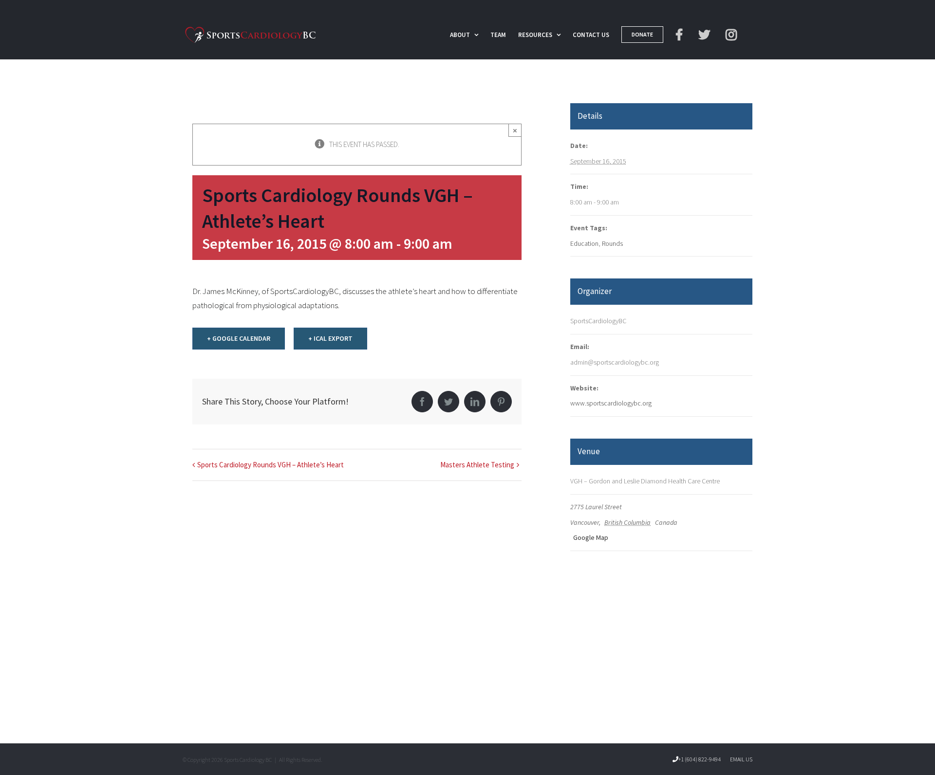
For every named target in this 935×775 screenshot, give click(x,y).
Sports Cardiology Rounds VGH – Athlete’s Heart (270, 464)
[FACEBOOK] (680, 34)
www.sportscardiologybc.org (611, 403)
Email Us (740, 759)
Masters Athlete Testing (477, 464)
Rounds (612, 243)
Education (584, 243)
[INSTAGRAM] (733, 34)
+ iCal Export (330, 338)
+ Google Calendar (238, 338)
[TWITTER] (705, 34)
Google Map (590, 537)
